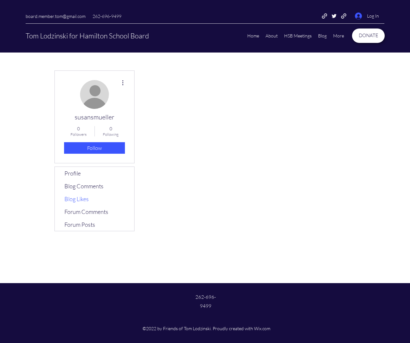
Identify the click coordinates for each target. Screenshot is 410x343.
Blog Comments (83, 186)
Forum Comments (86, 211)
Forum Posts (79, 224)
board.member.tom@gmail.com (56, 16)
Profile (72, 173)
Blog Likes (76, 198)
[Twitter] (334, 16)
